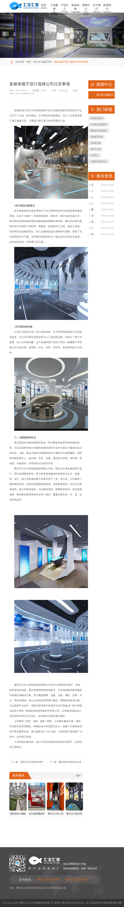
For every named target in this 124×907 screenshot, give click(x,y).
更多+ (79, 775)
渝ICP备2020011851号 (73, 903)
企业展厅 (94, 155)
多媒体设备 (95, 143)
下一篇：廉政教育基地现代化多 (65, 762)
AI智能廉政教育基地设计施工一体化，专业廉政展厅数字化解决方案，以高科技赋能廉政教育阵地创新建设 (92, 191)
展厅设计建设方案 (42, 62)
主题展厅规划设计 (98, 161)
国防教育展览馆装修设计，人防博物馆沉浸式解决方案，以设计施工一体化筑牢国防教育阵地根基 (92, 234)
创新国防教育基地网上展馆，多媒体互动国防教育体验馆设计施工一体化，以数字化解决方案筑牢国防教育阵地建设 (92, 216)
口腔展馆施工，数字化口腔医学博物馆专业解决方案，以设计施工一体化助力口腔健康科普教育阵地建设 (92, 228)
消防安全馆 (95, 149)
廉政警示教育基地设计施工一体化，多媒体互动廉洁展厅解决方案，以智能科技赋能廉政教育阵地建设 (92, 209)
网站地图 (107, 903)
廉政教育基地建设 (98, 130)
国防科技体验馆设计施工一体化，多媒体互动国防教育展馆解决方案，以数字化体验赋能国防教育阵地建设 (92, 222)
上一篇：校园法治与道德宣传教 (27, 762)
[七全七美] (24, 9)
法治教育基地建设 (98, 124)
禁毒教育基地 (96, 118)
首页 (28, 62)
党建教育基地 (96, 137)
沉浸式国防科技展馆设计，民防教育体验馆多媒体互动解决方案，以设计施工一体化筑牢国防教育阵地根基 (92, 185)
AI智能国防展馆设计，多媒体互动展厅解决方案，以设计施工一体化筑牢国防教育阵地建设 (92, 197)
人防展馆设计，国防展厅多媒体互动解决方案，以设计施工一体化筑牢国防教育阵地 (92, 203)
